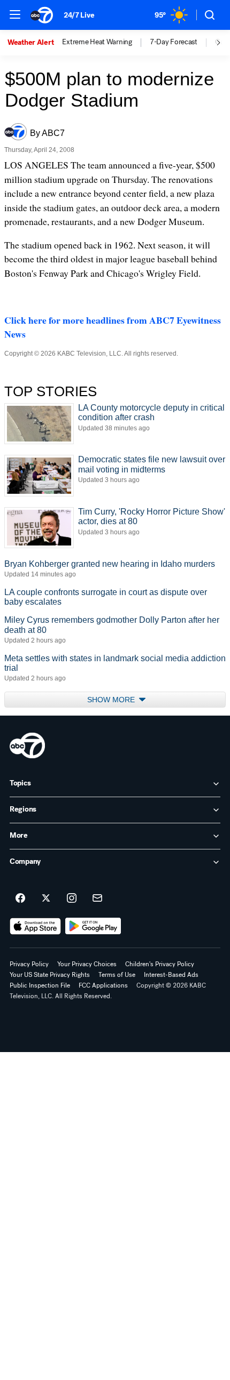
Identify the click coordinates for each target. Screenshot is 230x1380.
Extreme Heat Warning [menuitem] (97, 42)
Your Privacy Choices (87, 964)
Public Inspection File (40, 985)
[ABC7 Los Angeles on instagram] (71, 898)
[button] (15, 14)
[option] (34, 42)
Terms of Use (116, 975)
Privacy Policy (29, 964)
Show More (112, 699)
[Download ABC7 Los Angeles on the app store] (35, 926)
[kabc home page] (27, 745)
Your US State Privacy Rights (50, 975)
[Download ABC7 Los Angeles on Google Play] (93, 926)
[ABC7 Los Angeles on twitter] (46, 898)
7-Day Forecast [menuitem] (173, 42)
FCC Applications (103, 985)
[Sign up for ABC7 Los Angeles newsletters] (97, 898)
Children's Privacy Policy (159, 964)
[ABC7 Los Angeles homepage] (41, 14)
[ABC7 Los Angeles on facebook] (20, 898)
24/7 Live (79, 15)
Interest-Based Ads (171, 975)
